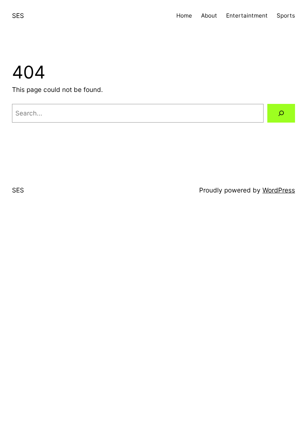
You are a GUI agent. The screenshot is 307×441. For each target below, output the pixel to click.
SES (18, 15)
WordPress (278, 190)
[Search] (281, 113)
